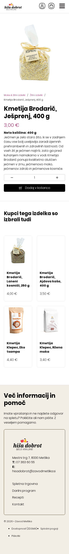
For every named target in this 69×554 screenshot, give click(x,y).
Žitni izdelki (36, 95)
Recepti (18, 497)
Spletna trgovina (25, 484)
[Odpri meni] (62, 6)
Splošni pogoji (49, 528)
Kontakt (18, 504)
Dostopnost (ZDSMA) (24, 528)
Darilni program (24, 490)
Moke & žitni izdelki (14, 95)
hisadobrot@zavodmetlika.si (34, 471)
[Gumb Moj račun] (42, 6)
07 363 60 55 (25, 462)
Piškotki (16, 536)
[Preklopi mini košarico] (51, 6)
